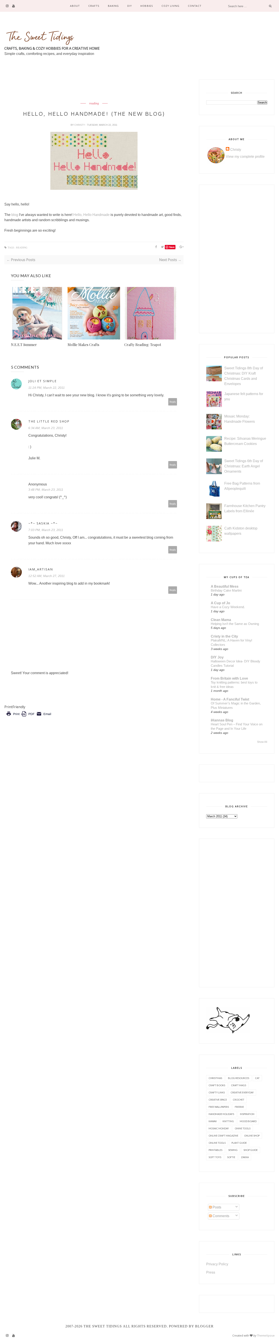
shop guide (250, 1150)
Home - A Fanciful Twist (230, 699)
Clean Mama (221, 620)
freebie (239, 1106)
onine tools (242, 1128)
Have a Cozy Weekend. (228, 607)
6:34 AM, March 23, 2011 (45, 428)
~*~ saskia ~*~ (43, 523)
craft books (217, 1085)
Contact (194, 5)
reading (94, 103)
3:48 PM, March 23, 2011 (45, 489)
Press (210, 1272)
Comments (220, 1216)
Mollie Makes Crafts (83, 344)
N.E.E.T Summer (24, 344)
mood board (248, 1121)
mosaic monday (219, 1128)
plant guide (239, 1142)
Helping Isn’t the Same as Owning (235, 624)
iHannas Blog (222, 720)
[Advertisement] (83, 89)
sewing (233, 1150)
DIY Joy (217, 657)
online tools (217, 1142)
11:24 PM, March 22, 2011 (46, 387)
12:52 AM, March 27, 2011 (46, 576)
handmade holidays (221, 1114)
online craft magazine (223, 1135)
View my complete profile (245, 156)
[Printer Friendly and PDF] (28, 717)
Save (172, 247)
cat (257, 1078)
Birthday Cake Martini (226, 590)
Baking (113, 5)
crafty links (217, 1092)
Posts (216, 1207)
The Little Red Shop (49, 421)
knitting (228, 1121)
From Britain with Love (229, 678)
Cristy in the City (224, 636)
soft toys (215, 1157)
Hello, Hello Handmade (91, 215)
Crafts (93, 5)
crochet (238, 1099)
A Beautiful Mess (224, 586)
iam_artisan (40, 569)
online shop (252, 1135)
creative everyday (242, 1092)
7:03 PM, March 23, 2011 (45, 530)
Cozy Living (170, 5)
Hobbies (146, 5)
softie (231, 1157)
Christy (79, 125)
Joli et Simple (42, 381)
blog (14, 215)
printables (215, 1150)
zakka (245, 1157)
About (75, 5)
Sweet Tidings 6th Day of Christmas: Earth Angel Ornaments (243, 466)
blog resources (238, 1078)
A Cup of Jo (220, 603)
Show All (262, 741)
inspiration (247, 1114)
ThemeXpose (266, 1335)
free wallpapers (219, 1106)
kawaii (213, 1121)
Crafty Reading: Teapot (142, 344)
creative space (218, 1099)
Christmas (215, 1078)
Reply (173, 401)
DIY (129, 5)
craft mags (238, 1085)
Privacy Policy (217, 1264)
